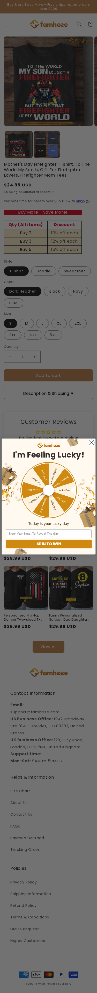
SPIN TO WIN (48, 544)
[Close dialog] (91, 442)
